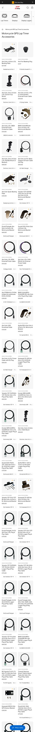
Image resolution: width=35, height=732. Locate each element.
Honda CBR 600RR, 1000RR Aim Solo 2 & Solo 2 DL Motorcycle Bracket (25, 395)
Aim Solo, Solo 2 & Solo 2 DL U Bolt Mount (25, 429)
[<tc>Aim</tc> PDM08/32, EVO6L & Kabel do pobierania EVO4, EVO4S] (9, 280)
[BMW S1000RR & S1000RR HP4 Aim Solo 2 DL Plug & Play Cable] (25, 280)
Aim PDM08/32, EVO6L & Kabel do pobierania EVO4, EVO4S (9, 294)
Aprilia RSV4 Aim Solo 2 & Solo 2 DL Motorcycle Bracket (25, 327)
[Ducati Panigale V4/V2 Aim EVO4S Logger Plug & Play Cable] (9, 588)
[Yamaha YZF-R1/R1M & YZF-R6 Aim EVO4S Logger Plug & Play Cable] (9, 553)
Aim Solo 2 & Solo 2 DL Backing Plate (9, 62)
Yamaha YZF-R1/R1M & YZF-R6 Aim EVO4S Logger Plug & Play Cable (9, 568)
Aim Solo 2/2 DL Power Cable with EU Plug (9, 359)
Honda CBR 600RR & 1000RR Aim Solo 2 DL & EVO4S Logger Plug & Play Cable (9, 430)
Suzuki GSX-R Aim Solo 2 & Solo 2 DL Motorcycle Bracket (25, 228)
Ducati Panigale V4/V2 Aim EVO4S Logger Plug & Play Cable (9, 602)
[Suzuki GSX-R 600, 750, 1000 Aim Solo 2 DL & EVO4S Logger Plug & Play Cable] (9, 450)
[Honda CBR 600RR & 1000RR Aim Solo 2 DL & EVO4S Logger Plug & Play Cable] (9, 416)
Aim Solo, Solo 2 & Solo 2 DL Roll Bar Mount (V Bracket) (9, 160)
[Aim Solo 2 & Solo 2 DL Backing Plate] (9, 49)
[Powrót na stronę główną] (2, 29)
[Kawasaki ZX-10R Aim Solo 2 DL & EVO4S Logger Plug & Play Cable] (25, 346)
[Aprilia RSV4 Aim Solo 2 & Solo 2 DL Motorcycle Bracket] (25, 313)
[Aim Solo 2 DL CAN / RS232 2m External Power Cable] (25, 247)
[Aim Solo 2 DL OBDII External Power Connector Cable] (9, 113)
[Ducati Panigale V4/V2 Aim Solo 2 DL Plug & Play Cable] (9, 518)
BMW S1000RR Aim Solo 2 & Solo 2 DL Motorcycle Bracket (24, 127)
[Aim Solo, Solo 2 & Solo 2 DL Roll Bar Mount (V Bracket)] (9, 146)
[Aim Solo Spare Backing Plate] (9, 179)
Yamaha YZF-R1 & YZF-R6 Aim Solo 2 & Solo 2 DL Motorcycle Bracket (9, 499)
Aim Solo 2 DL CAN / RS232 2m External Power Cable (24, 261)
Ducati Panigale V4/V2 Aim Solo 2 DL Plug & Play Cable (9, 532)
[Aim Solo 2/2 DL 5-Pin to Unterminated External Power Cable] (25, 80)
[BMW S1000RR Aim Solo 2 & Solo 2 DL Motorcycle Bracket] (25, 113)
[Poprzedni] (2, 2)
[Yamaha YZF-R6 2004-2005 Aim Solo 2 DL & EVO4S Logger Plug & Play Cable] (25, 553)
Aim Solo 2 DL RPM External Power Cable (9, 260)
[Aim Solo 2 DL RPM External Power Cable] (9, 247)
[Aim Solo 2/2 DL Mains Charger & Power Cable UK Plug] (25, 146)
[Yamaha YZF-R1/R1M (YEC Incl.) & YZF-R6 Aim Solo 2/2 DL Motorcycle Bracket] (25, 179)
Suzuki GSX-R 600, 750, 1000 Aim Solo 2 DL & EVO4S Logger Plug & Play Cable (8, 465)
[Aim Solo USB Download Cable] (9, 313)
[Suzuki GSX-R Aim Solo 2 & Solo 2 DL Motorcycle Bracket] (25, 214)
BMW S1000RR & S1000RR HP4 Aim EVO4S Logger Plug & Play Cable (25, 639)
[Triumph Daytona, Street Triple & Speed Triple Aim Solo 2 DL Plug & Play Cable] (25, 659)
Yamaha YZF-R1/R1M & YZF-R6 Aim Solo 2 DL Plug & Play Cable (9, 395)
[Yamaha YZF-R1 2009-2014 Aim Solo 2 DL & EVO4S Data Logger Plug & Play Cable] (9, 624)
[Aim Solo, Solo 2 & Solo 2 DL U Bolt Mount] (25, 416)
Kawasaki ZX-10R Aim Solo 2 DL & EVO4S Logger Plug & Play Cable (25, 361)
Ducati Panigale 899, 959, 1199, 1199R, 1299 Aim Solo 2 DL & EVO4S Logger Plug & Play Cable (25, 603)
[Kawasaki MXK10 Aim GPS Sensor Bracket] (9, 694)
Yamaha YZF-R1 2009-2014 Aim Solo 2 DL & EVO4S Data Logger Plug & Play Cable (9, 639)
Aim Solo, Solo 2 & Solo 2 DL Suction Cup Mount (9, 94)
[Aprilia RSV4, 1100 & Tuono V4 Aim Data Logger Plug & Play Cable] (25, 450)
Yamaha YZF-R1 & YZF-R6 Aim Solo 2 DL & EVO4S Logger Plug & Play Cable (25, 533)
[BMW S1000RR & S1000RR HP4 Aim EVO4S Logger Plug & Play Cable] (25, 624)
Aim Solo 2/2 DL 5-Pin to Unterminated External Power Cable (25, 94)
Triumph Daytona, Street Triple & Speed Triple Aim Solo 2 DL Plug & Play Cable (25, 674)
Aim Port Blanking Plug (25, 61)
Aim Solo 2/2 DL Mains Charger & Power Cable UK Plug (25, 160)
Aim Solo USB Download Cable (7, 326)
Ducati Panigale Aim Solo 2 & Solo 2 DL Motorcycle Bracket (8, 228)
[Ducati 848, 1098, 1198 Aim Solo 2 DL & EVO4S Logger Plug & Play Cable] (25, 694)
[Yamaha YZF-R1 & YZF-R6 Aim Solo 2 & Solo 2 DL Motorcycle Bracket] (9, 485)
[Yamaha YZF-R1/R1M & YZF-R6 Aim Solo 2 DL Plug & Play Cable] (9, 381)
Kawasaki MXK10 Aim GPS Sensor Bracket (8, 707)
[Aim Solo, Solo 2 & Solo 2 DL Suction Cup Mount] (9, 80)
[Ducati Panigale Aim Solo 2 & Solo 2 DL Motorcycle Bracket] (9, 214)
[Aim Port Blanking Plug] (25, 49)
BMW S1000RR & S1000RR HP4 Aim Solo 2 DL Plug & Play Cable (25, 294)
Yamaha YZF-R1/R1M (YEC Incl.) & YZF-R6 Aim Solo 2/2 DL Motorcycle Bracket (24, 194)
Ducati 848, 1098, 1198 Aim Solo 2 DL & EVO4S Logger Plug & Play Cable (25, 709)
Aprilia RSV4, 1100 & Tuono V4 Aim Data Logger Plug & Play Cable (24, 465)
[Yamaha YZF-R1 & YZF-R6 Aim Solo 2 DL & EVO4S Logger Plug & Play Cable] (25, 518)
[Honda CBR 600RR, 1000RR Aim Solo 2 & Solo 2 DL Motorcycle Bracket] (25, 381)
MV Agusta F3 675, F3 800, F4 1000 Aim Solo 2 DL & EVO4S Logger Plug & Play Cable (9, 674)
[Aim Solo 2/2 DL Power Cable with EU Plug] (9, 346)
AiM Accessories (7, 59)
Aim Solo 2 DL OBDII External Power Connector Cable (8, 127)
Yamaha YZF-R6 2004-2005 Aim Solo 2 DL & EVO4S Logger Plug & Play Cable (25, 568)
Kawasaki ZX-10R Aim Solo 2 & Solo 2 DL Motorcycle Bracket (25, 499)
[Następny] (32, 2)
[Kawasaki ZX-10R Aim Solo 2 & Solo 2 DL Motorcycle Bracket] (25, 485)
